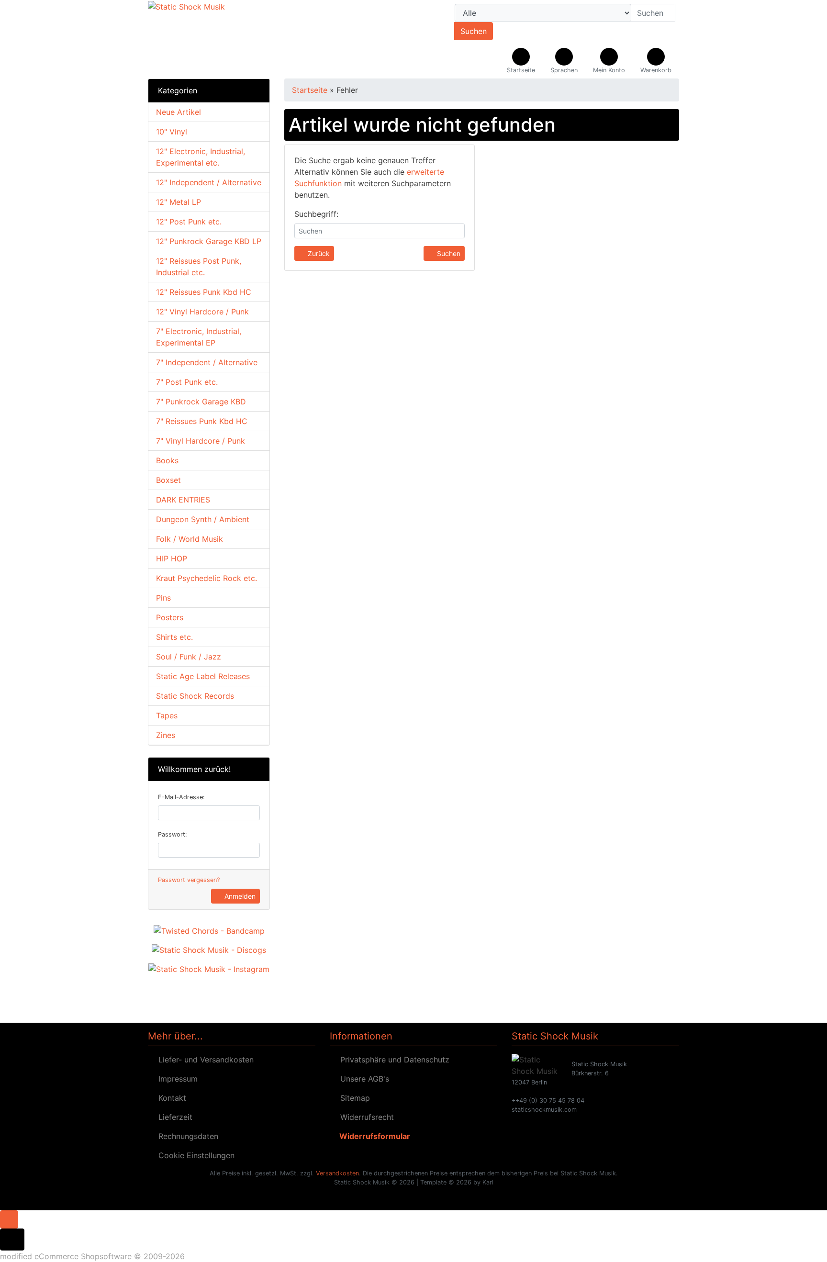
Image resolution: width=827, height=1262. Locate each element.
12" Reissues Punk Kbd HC (203, 292)
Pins (163, 598)
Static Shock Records (195, 696)
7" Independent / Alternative (206, 362)
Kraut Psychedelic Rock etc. (206, 578)
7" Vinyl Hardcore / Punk (200, 441)
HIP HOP (171, 558)
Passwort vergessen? (189, 879)
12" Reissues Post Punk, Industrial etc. (198, 266)
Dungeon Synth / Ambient (202, 519)
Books (167, 460)
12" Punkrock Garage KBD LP (208, 241)
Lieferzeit (173, 1117)
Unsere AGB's (362, 1078)
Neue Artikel (178, 112)
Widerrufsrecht (364, 1117)
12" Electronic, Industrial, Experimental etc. (200, 157)
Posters (169, 617)
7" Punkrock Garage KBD (201, 401)
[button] (564, 61)
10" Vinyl (171, 131)
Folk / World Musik (189, 539)
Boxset (168, 480)
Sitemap (352, 1098)
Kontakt (170, 1098)
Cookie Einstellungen (194, 1155)
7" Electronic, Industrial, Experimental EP (198, 336)
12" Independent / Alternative (208, 182)
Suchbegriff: (316, 214)
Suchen (473, 31)
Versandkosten (337, 1173)
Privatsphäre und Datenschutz (392, 1059)
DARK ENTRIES (183, 499)
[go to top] (9, 1218)
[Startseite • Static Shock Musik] (232, 39)
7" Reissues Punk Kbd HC (201, 421)
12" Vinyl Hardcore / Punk (202, 311)
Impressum (176, 1078)
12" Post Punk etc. (189, 221)
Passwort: (172, 834)
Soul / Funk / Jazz (188, 656)
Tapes (167, 715)
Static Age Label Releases (203, 676)
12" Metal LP (178, 202)
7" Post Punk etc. (187, 382)
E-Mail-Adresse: (181, 797)
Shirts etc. (174, 637)
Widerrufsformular (372, 1136)
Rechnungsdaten (186, 1136)
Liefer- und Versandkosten (204, 1059)
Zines (165, 735)
